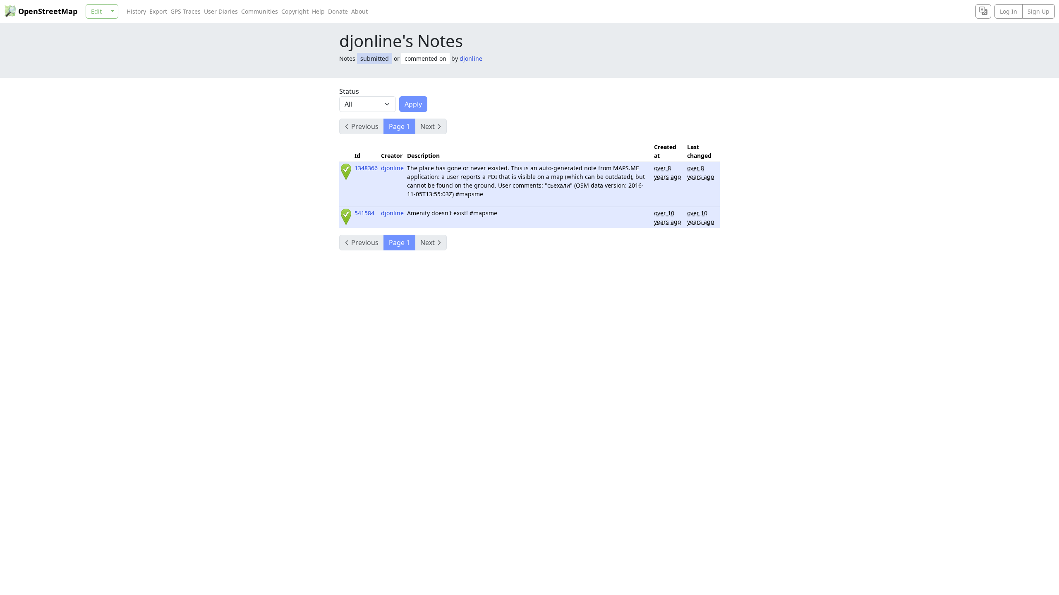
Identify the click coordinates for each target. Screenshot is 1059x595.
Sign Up (1038, 11)
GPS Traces (185, 11)
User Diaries (221, 11)
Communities (259, 11)
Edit (96, 11)
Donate (338, 11)
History (136, 11)
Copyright (295, 11)
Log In (1008, 11)
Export (158, 11)
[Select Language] (983, 11)
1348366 (366, 168)
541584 (364, 213)
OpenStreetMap (47, 11)
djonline (471, 58)
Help (318, 11)
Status (349, 91)
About (359, 11)
